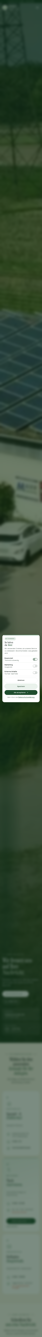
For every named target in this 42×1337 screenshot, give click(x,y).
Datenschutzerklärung (26, 697)
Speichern (21, 686)
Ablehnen (21, 680)
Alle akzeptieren (20, 692)
